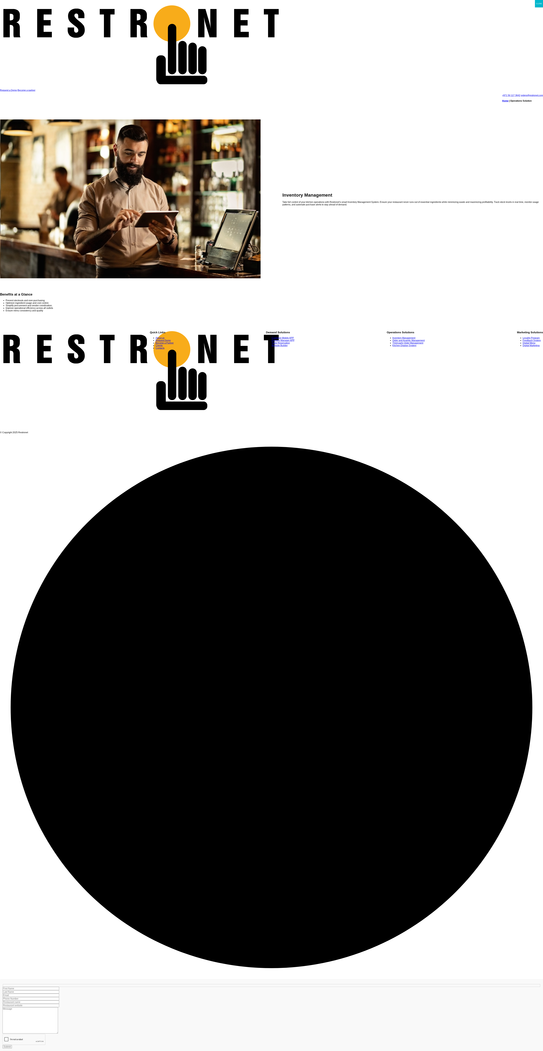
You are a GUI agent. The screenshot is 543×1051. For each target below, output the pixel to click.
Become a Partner (165, 343)
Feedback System (532, 340)
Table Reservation (281, 343)
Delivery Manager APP (283, 340)
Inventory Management (403, 338)
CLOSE (539, 4)
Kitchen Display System (404, 345)
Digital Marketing (531, 345)
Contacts (160, 348)
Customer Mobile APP (283, 338)
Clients (159, 345)
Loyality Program (531, 338)
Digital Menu (529, 343)
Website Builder (280, 345)
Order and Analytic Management (408, 340)
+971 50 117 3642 (511, 95)
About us (160, 338)
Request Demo (163, 340)
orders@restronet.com (532, 95)
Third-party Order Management (407, 343)
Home (505, 101)
